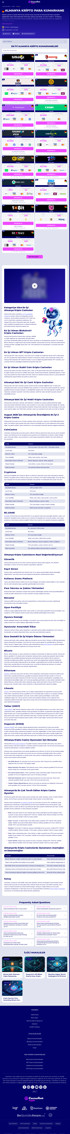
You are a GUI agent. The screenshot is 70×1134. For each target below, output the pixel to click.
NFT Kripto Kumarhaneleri (34, 1062)
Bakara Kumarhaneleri (34, 1038)
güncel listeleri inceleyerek (57, 888)
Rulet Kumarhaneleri (34, 1045)
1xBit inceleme (18, 226)
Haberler (35, 1024)
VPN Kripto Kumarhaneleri (34, 1069)
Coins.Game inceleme (51, 100)
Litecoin (6, 691)
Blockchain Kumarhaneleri (34, 1059)
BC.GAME (7, 516)
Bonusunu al (18, 73)
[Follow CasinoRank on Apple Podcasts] (45, 1087)
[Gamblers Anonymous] (24, 1108)
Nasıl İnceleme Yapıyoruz (35, 1021)
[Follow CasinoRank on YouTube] (36, 1087)
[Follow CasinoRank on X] (32, 1087)
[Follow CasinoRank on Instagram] (28, 1087)
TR (34, 1091)
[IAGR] (15, 1108)
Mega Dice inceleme (18, 200)
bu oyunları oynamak (26, 802)
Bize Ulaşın (34, 1018)
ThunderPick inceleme (18, 151)
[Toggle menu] (3, 2)
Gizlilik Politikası (35, 1027)
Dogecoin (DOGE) (9, 727)
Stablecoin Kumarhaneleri (34, 1065)
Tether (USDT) (8, 709)
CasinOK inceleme (51, 126)
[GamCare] (36, 1108)
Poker (35, 1048)
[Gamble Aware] (31, 1115)
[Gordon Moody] (51, 1108)
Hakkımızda (34, 1015)
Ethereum (6, 673)
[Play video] (34, 286)
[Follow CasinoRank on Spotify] (41, 1087)
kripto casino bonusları (18, 743)
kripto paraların (48, 644)
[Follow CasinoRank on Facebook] (24, 1087)
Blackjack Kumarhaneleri (35, 1042)
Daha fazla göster (34, 256)
